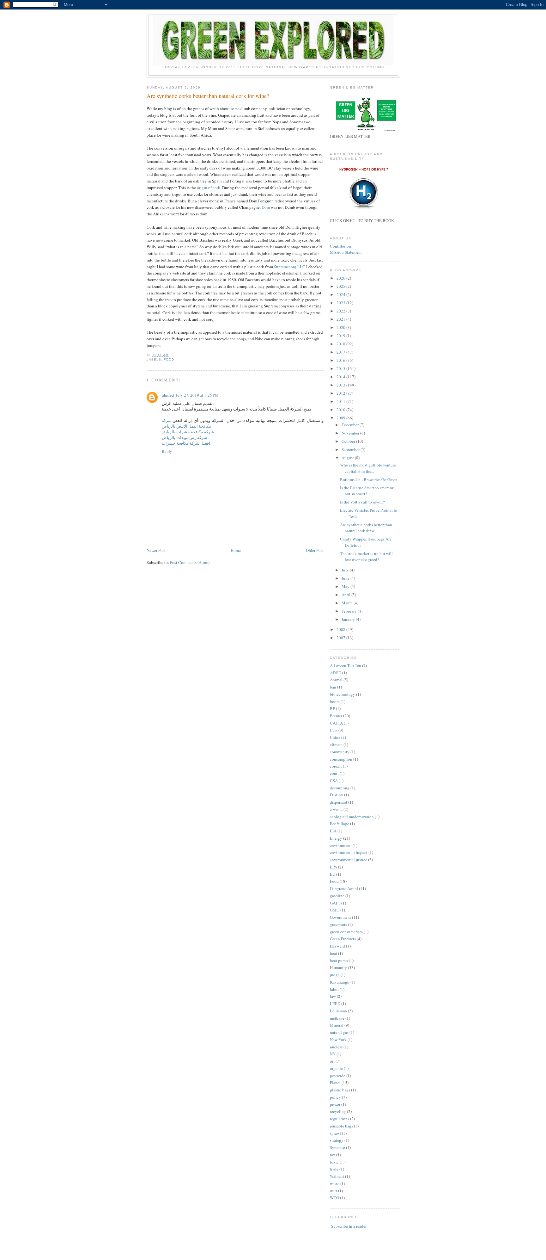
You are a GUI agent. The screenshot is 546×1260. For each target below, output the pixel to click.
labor (334, 989)
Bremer (336, 716)
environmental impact (348, 852)
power (335, 1104)
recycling (338, 1111)
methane (337, 1018)
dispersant (338, 802)
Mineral (336, 1025)
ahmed (168, 395)
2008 (341, 629)
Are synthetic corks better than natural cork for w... (366, 528)
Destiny (336, 795)
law (333, 996)
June (346, 578)
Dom (266, 207)
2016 (341, 360)
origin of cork (208, 187)
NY (333, 1054)
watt (333, 1191)
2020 (341, 327)
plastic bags (340, 1090)
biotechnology (342, 694)
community (339, 752)
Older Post (315, 550)
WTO (334, 1198)
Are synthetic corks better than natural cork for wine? (208, 96)
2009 (341, 418)
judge (335, 975)
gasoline (337, 896)
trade (334, 1169)
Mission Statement (346, 252)
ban (333, 687)
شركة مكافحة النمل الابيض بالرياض (186, 423)
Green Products (343, 939)
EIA (333, 831)
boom (335, 701)
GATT (335, 903)
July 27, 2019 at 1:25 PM (197, 395)
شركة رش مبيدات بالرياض (184, 437)
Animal (336, 679)
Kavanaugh (339, 982)
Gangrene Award (344, 888)
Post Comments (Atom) (189, 562)
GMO (334, 910)
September (351, 449)
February (350, 611)
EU (332, 874)
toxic (334, 1162)
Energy (336, 838)
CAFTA (336, 723)
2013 (341, 385)
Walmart (337, 1176)
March (348, 603)
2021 (341, 319)
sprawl (335, 1133)
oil (332, 1061)
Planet (335, 1082)
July (346, 570)
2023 (341, 303)
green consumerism (346, 932)
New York (338, 1039)
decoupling (339, 788)
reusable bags (341, 1126)
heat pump (339, 960)
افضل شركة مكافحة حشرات (186, 443)
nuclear (336, 1047)
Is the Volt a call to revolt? (362, 502)
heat (333, 953)
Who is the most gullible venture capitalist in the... (368, 468)
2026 (341, 278)
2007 (341, 637)
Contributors (341, 246)
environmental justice (348, 859)
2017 (341, 352)
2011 (341, 401)
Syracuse (337, 1147)
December (351, 425)
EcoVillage (339, 823)
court (334, 773)
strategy (336, 1140)
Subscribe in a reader (349, 1226)
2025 (341, 286)
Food (169, 359)
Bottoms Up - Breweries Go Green (368, 479)
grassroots (338, 924)
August (348, 457)
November (351, 433)
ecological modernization (352, 816)
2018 (341, 344)
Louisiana (338, 1011)
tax (332, 1155)
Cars (333, 730)
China (335, 737)
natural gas (339, 1032)
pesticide (337, 1075)
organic (336, 1068)
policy (335, 1097)
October (349, 441)
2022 (341, 311)
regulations (339, 1118)
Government (340, 917)
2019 (341, 335)
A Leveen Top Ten (345, 665)
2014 (341, 377)
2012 (341, 393)
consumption (341, 759)
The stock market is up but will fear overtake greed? (366, 557)
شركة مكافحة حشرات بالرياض (188, 432)
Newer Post (156, 550)
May (346, 586)
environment (341, 845)
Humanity (338, 967)
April (346, 594)
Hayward (337, 946)
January (349, 619)
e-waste (336, 809)
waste (334, 1183)
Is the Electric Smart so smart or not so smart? (366, 491)
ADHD (335, 673)
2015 (341, 368)
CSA (334, 780)
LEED (335, 1003)
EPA (333, 867)
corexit (336, 766)
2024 (341, 294)
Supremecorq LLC (290, 266)
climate (336, 744)
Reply (167, 451)
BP (332, 708)
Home (236, 550)
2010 (341, 409)
